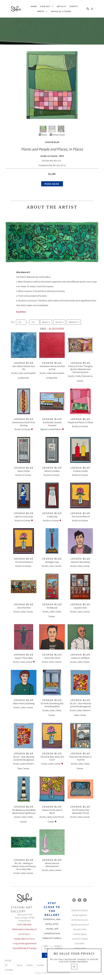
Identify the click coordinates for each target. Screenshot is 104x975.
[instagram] (74, 900)
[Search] (88, 9)
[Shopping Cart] (92, 9)
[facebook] (79, 900)
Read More (21, 311)
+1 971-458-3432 (24, 924)
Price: (13, 322)
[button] (46, 6)
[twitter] (85, 900)
